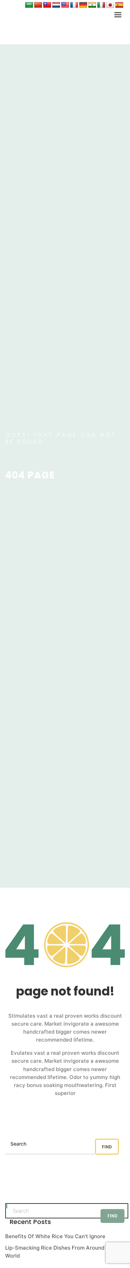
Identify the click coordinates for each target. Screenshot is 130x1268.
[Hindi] (92, 5)
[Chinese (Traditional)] (47, 5)
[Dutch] (56, 5)
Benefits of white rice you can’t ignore (55, 1236)
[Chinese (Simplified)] (38, 5)
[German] (83, 5)
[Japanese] (110, 5)
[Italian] (101, 5)
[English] (65, 5)
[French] (74, 5)
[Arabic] (29, 5)
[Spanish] (119, 5)
